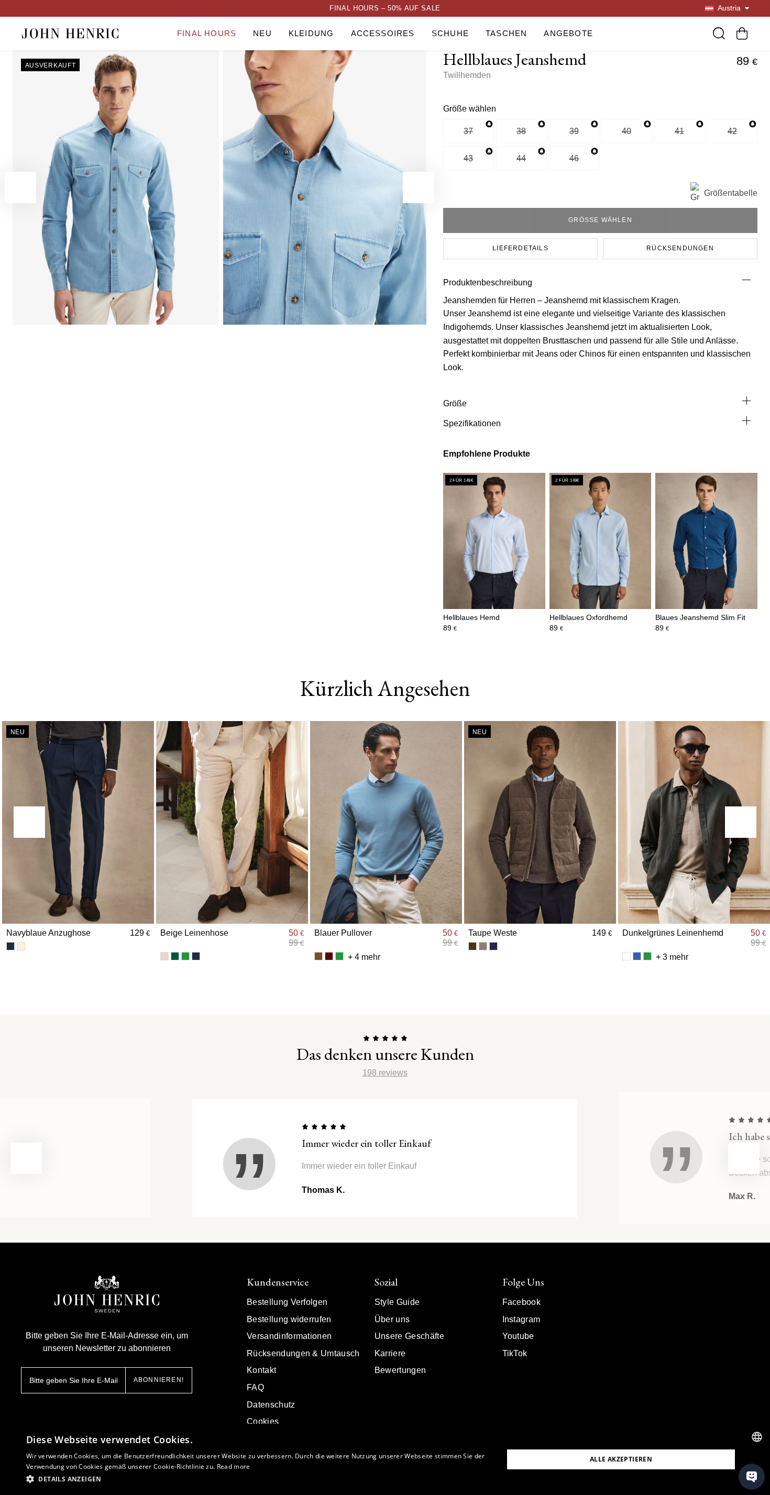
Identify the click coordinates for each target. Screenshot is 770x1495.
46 (574, 158)
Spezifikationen (472, 423)
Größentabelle (730, 193)
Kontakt (261, 1370)
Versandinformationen (289, 1336)
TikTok (514, 1353)
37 (468, 131)
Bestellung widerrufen (289, 1319)
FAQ (255, 1387)
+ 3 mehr (672, 957)
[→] (418, 187)
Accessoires (383, 33)
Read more (233, 1466)
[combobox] (757, 1437)
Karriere (390, 1353)
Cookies (263, 1421)
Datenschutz (271, 1404)
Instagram (521, 1319)
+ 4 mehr (364, 957)
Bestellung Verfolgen (287, 1302)
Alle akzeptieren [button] (621, 1459)
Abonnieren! (159, 1379)
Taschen (506, 33)
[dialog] (385, 1459)
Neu (262, 33)
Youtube (518, 1336)
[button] (257, 1479)
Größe (455, 403)
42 (732, 131)
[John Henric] (70, 33)
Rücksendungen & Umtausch (303, 1353)
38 (521, 131)
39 (574, 131)
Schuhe (450, 33)
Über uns (392, 1319)
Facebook (521, 1302)
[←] (20, 187)
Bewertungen (400, 1370)
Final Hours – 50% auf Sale (385, 8)
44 (521, 158)
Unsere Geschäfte (409, 1336)
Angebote (568, 33)
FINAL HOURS (206, 33)
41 (679, 131)
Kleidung (311, 33)
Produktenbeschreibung (487, 282)
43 (468, 158)
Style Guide (397, 1302)
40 (626, 131)
